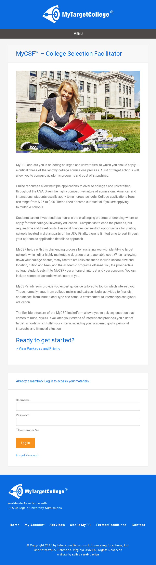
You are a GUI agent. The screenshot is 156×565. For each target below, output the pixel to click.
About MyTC (80, 525)
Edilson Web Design (85, 554)
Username (23, 400)
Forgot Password (27, 455)
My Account (35, 525)
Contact (138, 525)
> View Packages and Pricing (38, 348)
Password (22, 415)
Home (15, 525)
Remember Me (29, 430)
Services (57, 525)
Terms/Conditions (111, 525)
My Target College (78, 14)
